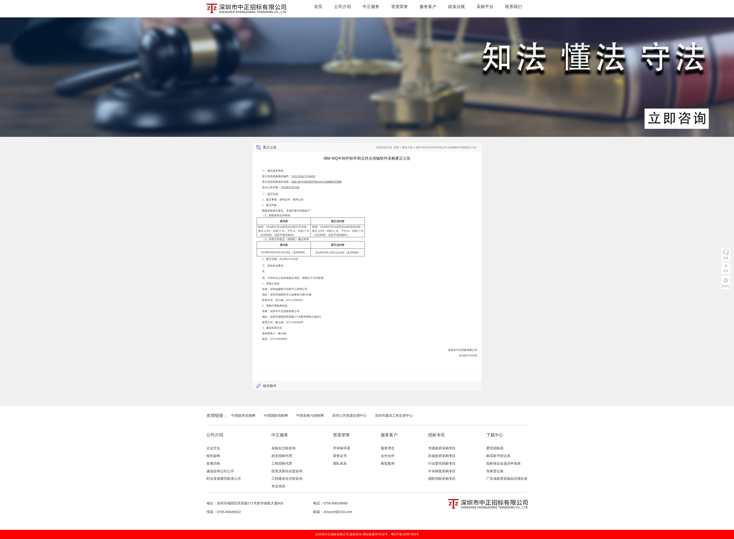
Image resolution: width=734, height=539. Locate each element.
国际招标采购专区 (442, 479)
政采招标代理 (281, 456)
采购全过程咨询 (283, 448)
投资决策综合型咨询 (286, 471)
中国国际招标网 (276, 415)
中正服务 (371, 7)
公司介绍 (342, 7)
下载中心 (494, 435)
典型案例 (388, 463)
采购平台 (485, 7)
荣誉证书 (340, 456)
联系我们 (513, 7)
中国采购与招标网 (310, 415)
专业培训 (278, 486)
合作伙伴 (388, 456)
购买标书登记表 (498, 456)
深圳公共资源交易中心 (349, 415)
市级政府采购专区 (442, 448)
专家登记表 (494, 471)
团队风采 (340, 463)
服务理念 (388, 448)
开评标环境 (341, 448)
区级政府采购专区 (442, 456)
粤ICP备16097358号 (405, 534)
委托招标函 (494, 448)
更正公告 (407, 147)
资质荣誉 (399, 7)
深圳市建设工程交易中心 (394, 415)
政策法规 (456, 7)
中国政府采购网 (243, 415)
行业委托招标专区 (442, 463)
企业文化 (213, 448)
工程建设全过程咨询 (286, 479)
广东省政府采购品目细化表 (507, 479)
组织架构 (213, 456)
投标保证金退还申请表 (503, 463)
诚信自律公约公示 (220, 471)
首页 (318, 7)
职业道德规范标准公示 (223, 479)
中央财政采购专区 (442, 471)
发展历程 (213, 463)
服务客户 (428, 7)
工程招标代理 (281, 463)
